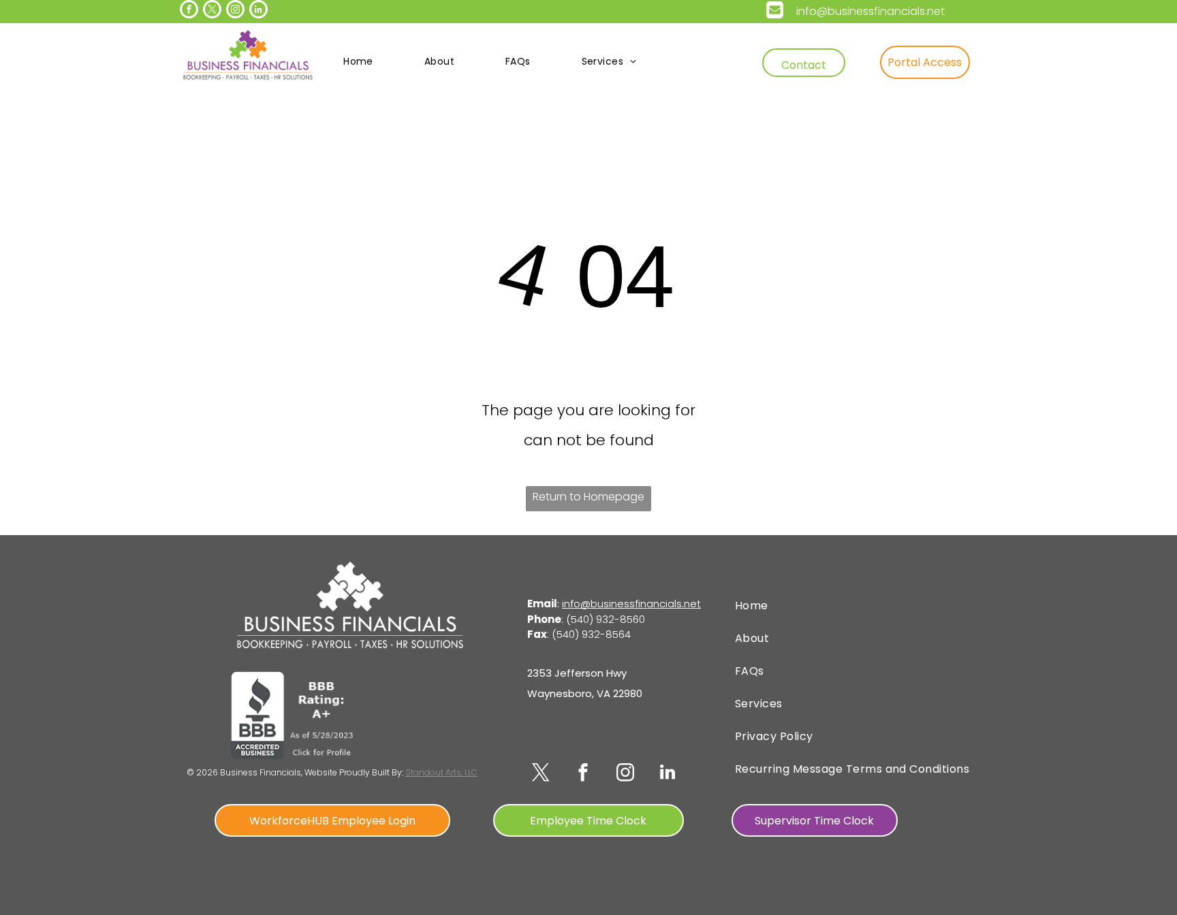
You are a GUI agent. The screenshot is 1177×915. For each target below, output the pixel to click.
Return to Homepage (588, 496)
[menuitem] (363, 61)
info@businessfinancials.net (870, 11)
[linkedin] (258, 11)
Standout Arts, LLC (441, 772)
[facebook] (189, 11)
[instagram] (235, 11)
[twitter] (212, 11)
